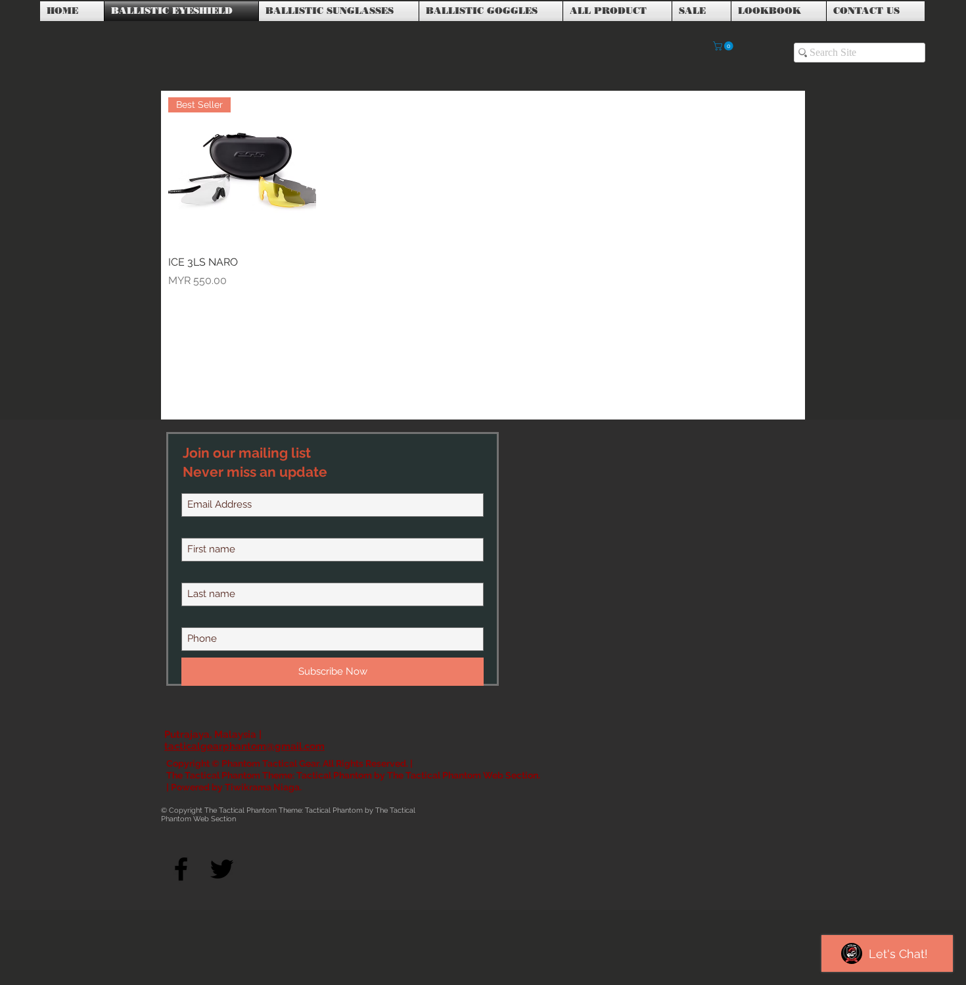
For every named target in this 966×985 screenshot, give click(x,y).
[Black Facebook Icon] (181, 868)
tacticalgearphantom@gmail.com (244, 746)
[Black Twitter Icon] (221, 868)
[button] (724, 46)
